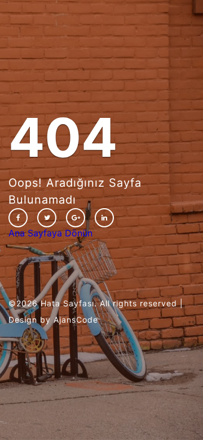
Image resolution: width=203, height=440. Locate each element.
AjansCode (76, 319)
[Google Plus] (75, 217)
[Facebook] (18, 217)
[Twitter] (46, 217)
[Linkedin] (104, 217)
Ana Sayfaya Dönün (50, 233)
